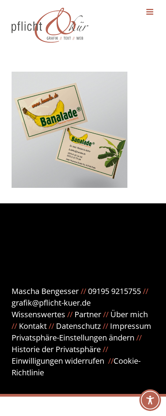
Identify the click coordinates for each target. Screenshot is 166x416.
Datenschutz (83, 326)
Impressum (130, 326)
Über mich (129, 314)
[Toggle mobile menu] (150, 12)
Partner (88, 314)
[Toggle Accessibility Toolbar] (150, 400)
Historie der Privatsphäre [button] (56, 349)
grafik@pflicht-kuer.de (51, 302)
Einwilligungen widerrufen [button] (58, 361)
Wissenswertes (38, 314)
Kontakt (33, 326)
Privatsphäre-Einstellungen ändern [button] (73, 337)
